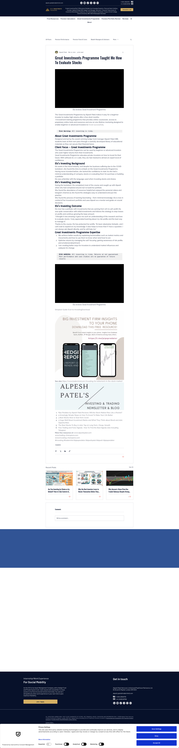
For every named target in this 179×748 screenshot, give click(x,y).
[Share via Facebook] (56, 451)
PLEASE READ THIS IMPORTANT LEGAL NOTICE (64, 719)
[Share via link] (69, 451)
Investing (58, 444)
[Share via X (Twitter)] (60, 451)
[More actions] (123, 52)
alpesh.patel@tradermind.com (123, 693)
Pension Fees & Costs (80, 39)
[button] (52, 18)
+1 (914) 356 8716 (121, 697)
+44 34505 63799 (121, 699)
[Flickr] (97, 3)
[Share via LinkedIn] (65, 451)
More (114, 39)
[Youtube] (84, 3)
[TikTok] (88, 3)
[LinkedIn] (81, 3)
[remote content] (89, 88)
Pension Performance (62, 39)
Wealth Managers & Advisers (100, 39)
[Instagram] (94, 3)
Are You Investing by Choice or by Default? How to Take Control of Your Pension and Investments (59, 490)
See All (131, 467)
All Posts (48, 39)
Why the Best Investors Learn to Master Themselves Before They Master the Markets (88, 490)
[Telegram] (91, 3)
